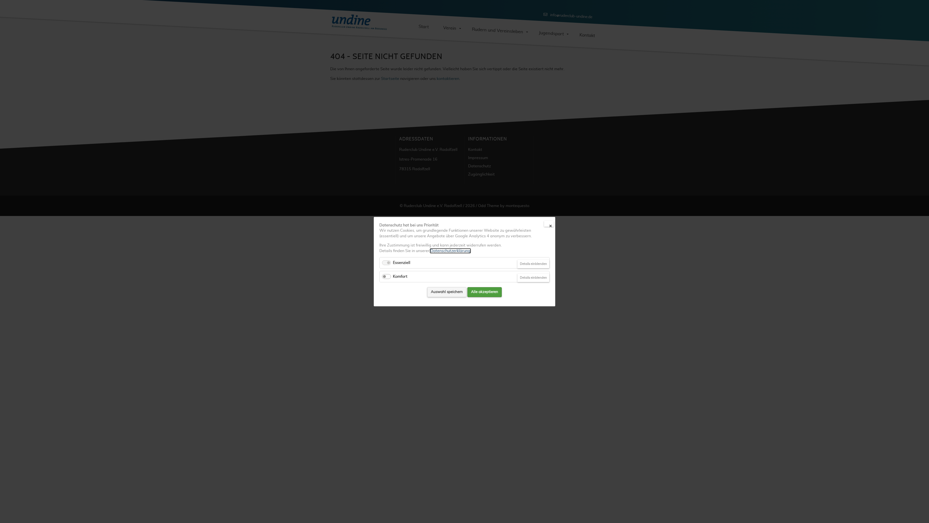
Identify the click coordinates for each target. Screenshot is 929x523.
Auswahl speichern (447, 292)
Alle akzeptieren (484, 292)
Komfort (400, 276)
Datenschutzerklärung (450, 251)
